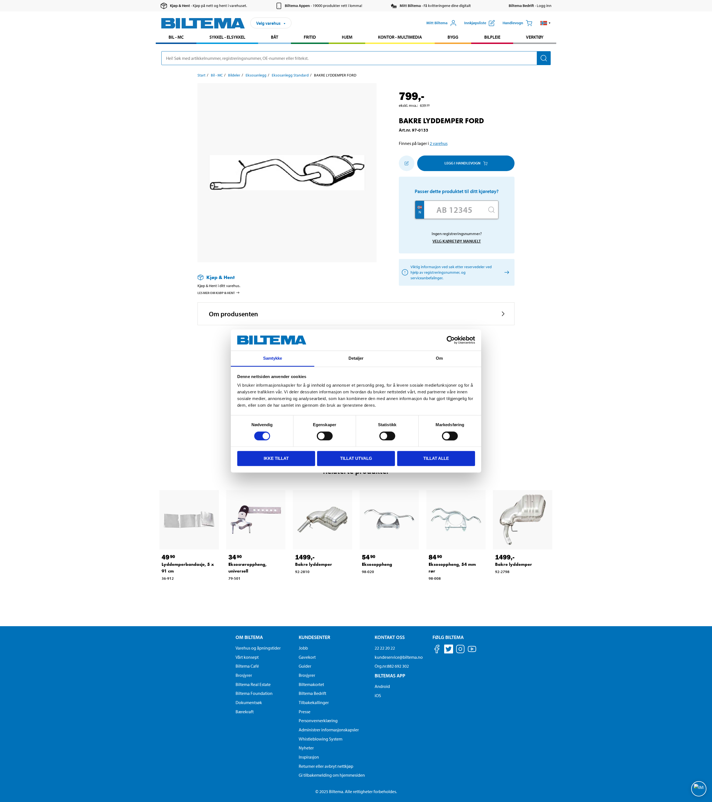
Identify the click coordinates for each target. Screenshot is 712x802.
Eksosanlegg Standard (290, 75)
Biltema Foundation (254, 693)
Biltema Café (247, 666)
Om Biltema (249, 637)
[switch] (325, 435)
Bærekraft (245, 711)
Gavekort (307, 657)
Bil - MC (176, 37)
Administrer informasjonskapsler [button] (329, 729)
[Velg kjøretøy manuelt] (506, 272)
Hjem (347, 37)
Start (201, 75)
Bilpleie (492, 37)
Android (382, 686)
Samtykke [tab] (272, 358)
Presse (304, 711)
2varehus (439, 143)
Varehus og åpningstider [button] (258, 648)
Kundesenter (314, 637)
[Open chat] (699, 789)
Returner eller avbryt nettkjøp (326, 766)
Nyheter (306, 748)
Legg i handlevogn (462, 163)
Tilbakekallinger (314, 702)
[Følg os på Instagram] (460, 650)
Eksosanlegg (256, 75)
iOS (378, 695)
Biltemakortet (311, 684)
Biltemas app (390, 675)
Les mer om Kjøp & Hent (216, 293)
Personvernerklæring (318, 720)
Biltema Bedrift (312, 693)
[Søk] (544, 58)
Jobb (303, 648)
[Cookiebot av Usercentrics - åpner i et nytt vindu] (450, 340)
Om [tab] (439, 358)
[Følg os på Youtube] (472, 651)
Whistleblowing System (320, 739)
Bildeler (234, 75)
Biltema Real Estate (253, 684)
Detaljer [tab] (356, 358)
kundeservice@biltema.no (399, 657)
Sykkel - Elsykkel (227, 37)
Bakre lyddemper (313, 564)
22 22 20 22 (385, 648)
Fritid (310, 37)
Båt (274, 37)
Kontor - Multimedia (400, 37)
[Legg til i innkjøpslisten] (406, 163)
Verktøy (534, 37)
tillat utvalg (356, 458)
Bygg (453, 37)
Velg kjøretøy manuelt (456, 241)
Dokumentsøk (249, 702)
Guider (305, 666)
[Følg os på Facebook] (436, 650)
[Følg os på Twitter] (448, 650)
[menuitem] (176, 37)
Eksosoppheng (377, 564)
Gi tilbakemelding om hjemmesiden (332, 775)
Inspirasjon (309, 757)
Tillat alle (436, 458)
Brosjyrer (244, 675)
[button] (545, 23)
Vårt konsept (247, 657)
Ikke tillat (276, 458)
